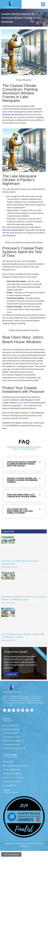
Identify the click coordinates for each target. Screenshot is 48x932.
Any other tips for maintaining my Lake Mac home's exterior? (20, 511)
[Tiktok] (22, 710)
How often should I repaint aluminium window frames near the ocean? (22, 464)
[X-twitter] (13, 710)
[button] (43, 4)
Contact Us (11, 674)
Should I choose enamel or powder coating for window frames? (22, 480)
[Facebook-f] (4, 710)
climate (38, 109)
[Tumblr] (27, 710)
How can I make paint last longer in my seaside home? (22, 496)
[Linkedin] (18, 710)
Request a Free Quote (11, 423)
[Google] (31, 710)
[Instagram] (9, 710)
